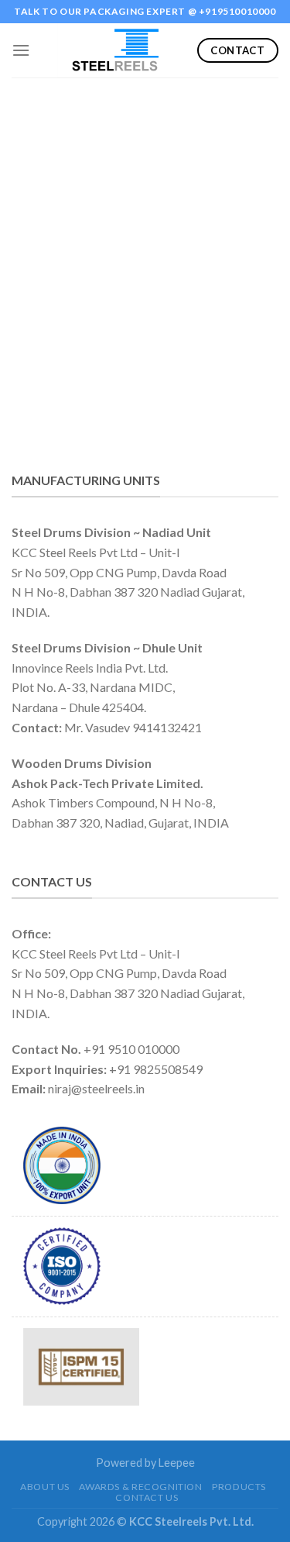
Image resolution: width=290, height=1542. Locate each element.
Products (239, 1486)
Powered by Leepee (145, 1462)
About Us (45, 1486)
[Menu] (21, 50)
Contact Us (146, 1497)
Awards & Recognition (140, 1486)
